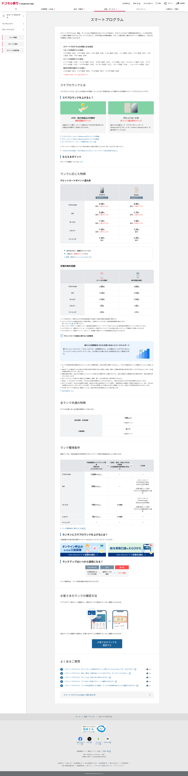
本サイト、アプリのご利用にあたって (99, 765)
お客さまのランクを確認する (107, 644)
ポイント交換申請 (13, 50)
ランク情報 (13, 37)
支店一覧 (106, 751)
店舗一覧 (135, 3)
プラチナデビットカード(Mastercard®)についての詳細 (80, 136)
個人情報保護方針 (68, 765)
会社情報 (125, 3)
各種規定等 (80, 765)
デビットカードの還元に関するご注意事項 (78, 336)
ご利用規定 (124, 763)
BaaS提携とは (91, 763)
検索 (159, 3)
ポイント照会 (13, 44)
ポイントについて (8, 29)
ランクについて (7, 24)
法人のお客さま (148, 3)
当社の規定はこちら (68, 391)
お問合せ (61, 763)
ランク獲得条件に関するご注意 (72, 528)
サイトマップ (119, 765)
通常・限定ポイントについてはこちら (79, 257)
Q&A (69, 763)
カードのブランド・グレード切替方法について (78, 142)
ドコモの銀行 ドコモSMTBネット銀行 (18, 3)
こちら (81, 162)
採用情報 (78, 763)
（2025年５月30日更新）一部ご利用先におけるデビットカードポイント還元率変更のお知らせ (89, 151)
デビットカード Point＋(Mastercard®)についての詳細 (80, 139)
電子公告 (114, 763)
